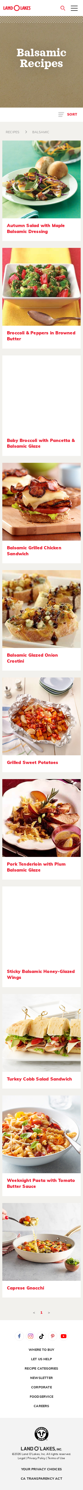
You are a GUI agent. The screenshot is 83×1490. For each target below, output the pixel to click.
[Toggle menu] (74, 9)
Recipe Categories (41, 1368)
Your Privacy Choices (41, 1469)
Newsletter (41, 1378)
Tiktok (41, 1336)
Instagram (30, 1336)
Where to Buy (41, 1350)
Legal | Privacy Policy (31, 1458)
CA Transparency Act (41, 1478)
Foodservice (41, 1396)
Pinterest (52, 1336)
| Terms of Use (55, 1458)
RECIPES (12, 132)
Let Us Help (41, 1359)
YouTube (63, 1336)
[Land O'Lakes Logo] (17, 8)
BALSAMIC (41, 132)
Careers (41, 1406)
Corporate (41, 1387)
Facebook (19, 1336)
